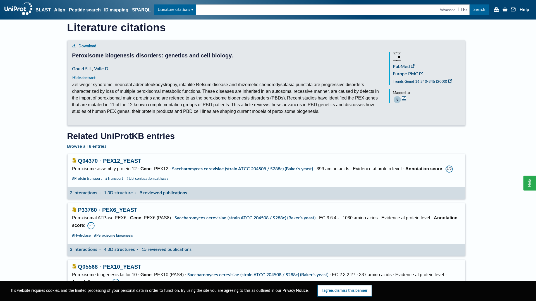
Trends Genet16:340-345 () (420, 81)
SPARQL (141, 10)
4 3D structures (119, 249)
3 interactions (83, 249)
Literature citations (174, 10)
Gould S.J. (82, 69)
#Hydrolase (81, 235)
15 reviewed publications (167, 249)
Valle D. (101, 69)
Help (524, 10)
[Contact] (513, 10)
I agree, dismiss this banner (344, 290)
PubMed (401, 66)
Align (59, 10)
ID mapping (116, 10)
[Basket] (505, 10)
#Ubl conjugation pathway (147, 178)
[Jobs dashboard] (496, 10)
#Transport (114, 178)
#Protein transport (87, 178)
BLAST (43, 10)
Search (479, 10)
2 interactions (83, 193)
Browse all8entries (86, 146)
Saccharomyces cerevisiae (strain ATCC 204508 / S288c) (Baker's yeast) (242, 169)
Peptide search (85, 10)
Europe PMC (405, 74)
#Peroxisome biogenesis (113, 235)
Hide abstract (83, 78)
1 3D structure (118, 193)
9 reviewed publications (163, 193)
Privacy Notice (295, 291)
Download (87, 46)
